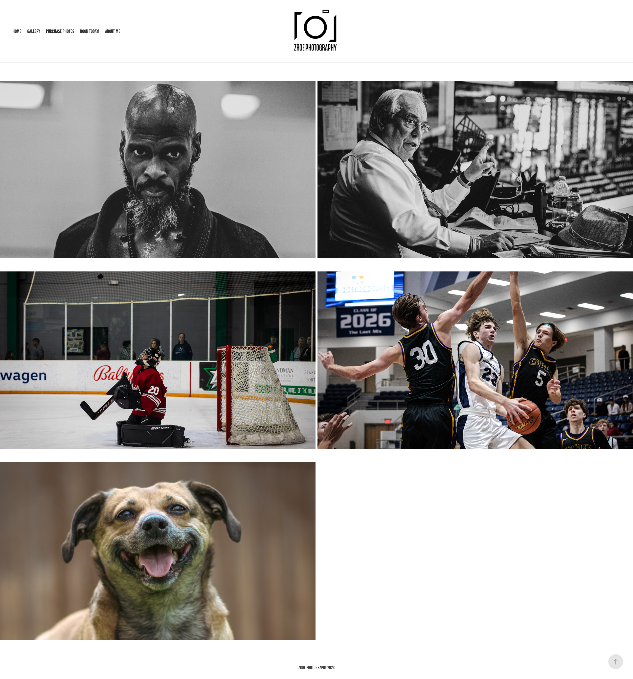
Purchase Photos (60, 31)
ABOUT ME (112, 31)
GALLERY (33, 31)
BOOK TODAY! (89, 31)
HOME (17, 31)
